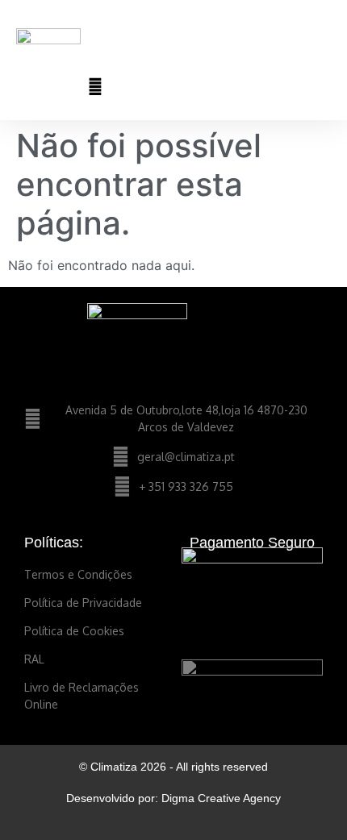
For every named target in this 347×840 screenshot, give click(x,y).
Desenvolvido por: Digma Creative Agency (173, 798)
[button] (319, 42)
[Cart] (252, 86)
